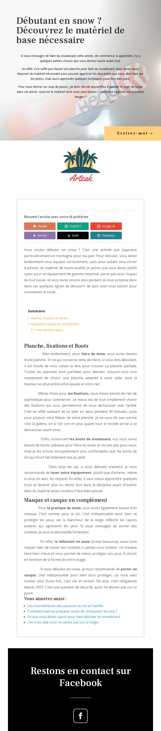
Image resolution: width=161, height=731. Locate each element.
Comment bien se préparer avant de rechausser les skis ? (72, 611)
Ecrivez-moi (132, 133)
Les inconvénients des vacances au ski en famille (65, 605)
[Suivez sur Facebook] (80, 716)
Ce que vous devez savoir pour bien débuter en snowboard (73, 616)
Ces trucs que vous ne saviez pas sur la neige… (63, 622)
